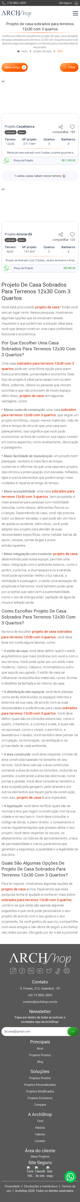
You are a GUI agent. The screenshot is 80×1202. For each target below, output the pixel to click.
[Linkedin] (31, 971)
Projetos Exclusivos (40, 1098)
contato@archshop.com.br (40, 1002)
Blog (40, 1062)
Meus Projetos (40, 1156)
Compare (40, 1105)
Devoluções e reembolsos (40, 1186)
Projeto (19, 126)
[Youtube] (40, 971)
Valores (40, 1134)
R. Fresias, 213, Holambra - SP (40, 988)
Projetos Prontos (40, 1055)
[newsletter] (73, 1031)
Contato (40, 1141)
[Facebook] (22, 971)
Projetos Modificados (40, 1091)
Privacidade (12, 1186)
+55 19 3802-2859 (40, 995)
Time (40, 1121)
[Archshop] (16, 14)
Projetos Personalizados (40, 1085)
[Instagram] (13, 971)
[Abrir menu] (76, 13)
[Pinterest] (67, 971)
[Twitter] (49, 971)
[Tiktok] (58, 971)
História (40, 1127)
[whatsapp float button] (70, 1177)
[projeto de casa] (40, 100)
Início (40, 1048)
